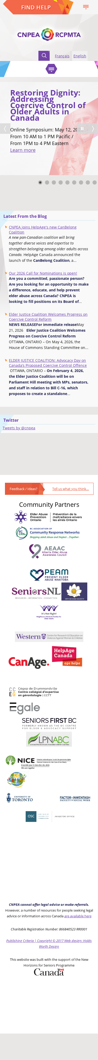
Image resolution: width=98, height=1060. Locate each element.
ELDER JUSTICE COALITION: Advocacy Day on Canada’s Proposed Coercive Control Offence (48, 363)
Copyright (44, 940)
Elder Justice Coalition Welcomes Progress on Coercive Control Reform (48, 317)
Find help (36, 7)
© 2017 (58, 940)
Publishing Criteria (20, 940)
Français (62, 55)
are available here (77, 916)
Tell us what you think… (70, 488)
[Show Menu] (85, 7)
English (79, 55)
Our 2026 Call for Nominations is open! (43, 273)
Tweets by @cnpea (19, 427)
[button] (82, 128)
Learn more (23, 150)
